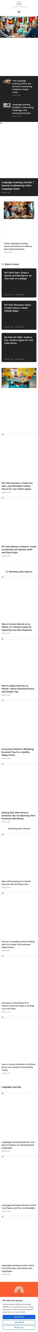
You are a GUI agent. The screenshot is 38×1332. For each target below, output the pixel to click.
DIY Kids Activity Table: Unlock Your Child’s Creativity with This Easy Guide (19, 421)
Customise (19, 1322)
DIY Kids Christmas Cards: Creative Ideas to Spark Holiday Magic (17, 308)
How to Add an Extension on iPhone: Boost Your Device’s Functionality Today (18, 1067)
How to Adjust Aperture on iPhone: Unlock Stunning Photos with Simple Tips (18, 689)
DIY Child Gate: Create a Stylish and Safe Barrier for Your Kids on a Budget (18, 275)
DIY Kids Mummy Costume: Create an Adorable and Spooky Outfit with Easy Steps (19, 549)
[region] (19, 1314)
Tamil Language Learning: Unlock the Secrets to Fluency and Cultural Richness (18, 246)
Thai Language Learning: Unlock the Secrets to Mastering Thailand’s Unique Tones (22, 86)
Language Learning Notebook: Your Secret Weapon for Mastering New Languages (18, 1145)
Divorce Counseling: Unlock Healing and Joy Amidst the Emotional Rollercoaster (18, 944)
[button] (19, 11)
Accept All (19, 1317)
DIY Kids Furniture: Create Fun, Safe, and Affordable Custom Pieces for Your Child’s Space (17, 486)
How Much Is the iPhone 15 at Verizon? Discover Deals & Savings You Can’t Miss (18, 1006)
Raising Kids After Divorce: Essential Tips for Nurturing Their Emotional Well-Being (18, 815)
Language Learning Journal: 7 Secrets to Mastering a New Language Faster (18, 185)
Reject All (19, 1327)
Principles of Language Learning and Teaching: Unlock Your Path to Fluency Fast (18, 67)
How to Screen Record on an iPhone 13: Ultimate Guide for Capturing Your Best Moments (17, 627)
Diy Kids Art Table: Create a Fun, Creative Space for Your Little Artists (18, 340)
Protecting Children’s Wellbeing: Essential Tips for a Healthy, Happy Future (18, 752)
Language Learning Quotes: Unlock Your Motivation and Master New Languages (18, 1268)
